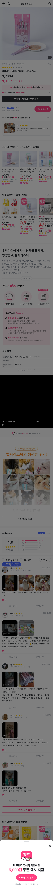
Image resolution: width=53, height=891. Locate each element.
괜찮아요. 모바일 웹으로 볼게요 (26, 884)
